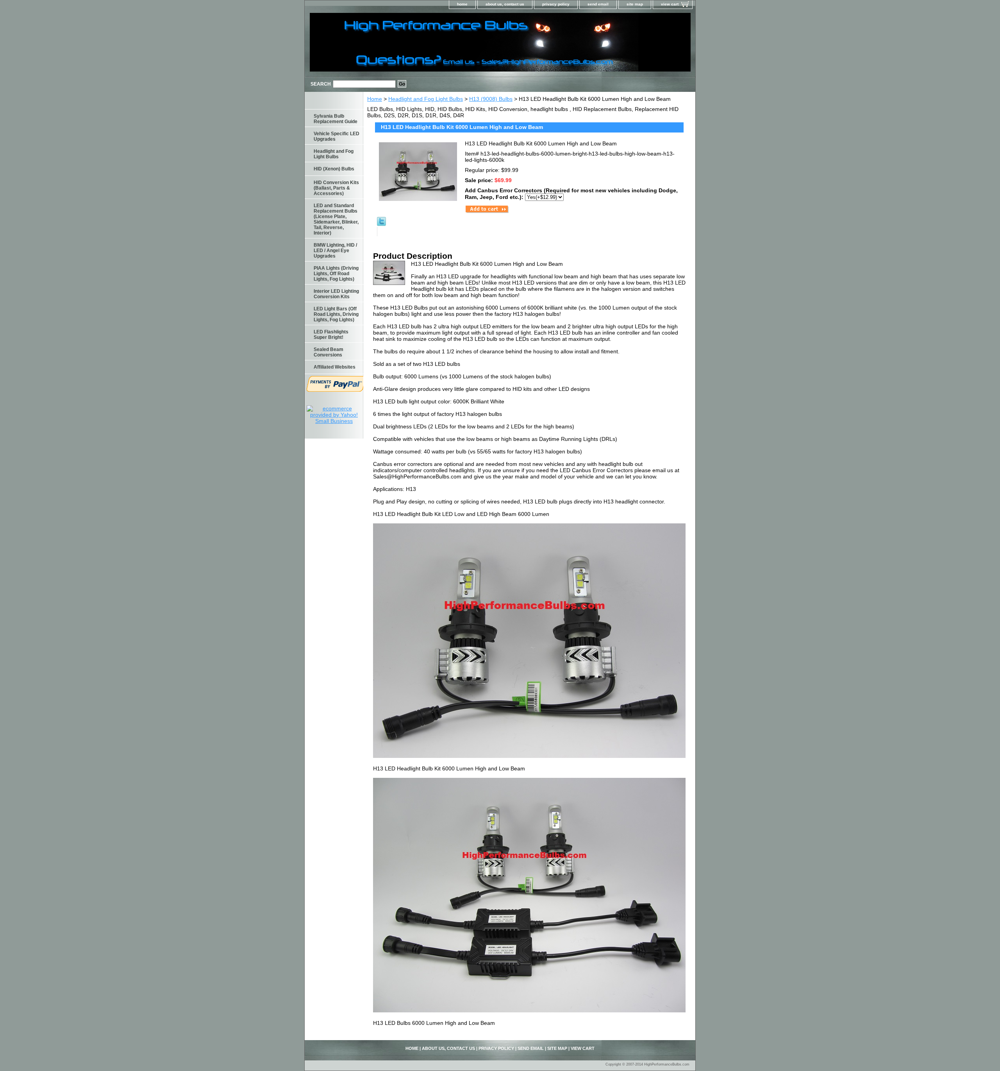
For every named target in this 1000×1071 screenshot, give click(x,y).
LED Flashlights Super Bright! (331, 334)
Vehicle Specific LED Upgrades (336, 136)
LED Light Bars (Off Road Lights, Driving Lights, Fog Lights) (336, 314)
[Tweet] (381, 224)
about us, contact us (505, 4)
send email (598, 4)
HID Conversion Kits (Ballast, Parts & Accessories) (336, 188)
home (462, 4)
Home (374, 99)
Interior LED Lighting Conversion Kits (336, 293)
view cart (670, 4)
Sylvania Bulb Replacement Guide (335, 118)
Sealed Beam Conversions (328, 352)
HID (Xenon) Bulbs (334, 169)
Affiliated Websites (334, 367)
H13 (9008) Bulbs (490, 99)
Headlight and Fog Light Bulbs (425, 99)
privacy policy (556, 4)
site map (635, 4)
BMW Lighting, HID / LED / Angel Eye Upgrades (335, 250)
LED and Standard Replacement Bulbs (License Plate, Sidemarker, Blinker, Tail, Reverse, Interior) (336, 219)
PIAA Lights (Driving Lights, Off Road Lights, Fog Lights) (336, 273)
